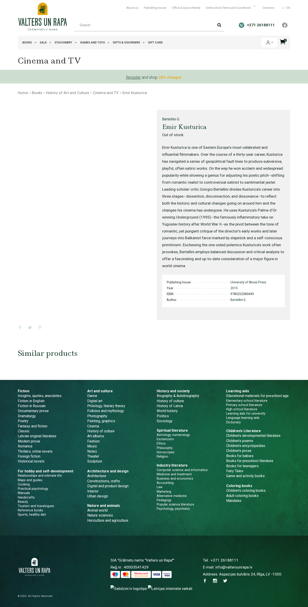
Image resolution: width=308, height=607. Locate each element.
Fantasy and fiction (32, 426)
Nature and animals (103, 505)
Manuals (24, 493)
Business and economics (175, 478)
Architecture (96, 476)
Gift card (155, 42)
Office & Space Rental (186, 7)
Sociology (164, 421)
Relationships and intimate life (40, 475)
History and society (173, 391)
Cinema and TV (106, 92)
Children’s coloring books (246, 490)
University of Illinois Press (248, 282)
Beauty (23, 501)
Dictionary (233, 422)
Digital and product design (108, 486)
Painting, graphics (101, 421)
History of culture (101, 431)
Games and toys (93, 42)
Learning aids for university (245, 413)
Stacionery (64, 42)
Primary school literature (244, 405)
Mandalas (233, 501)
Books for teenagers (242, 466)
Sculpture (94, 461)
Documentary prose (33, 411)
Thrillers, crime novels (35, 451)
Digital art (94, 401)
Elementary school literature (246, 400)
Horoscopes (166, 452)
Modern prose (29, 441)
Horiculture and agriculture (107, 520)
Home (23, 92)
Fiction (23, 391)
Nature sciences (100, 515)
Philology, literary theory (106, 406)
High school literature (241, 409)
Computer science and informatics (182, 470)
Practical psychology (33, 488)
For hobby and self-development (45, 471)
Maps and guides (30, 480)
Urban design (97, 496)
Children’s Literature (243, 431)
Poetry (23, 421)
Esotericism (165, 439)
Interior (93, 491)
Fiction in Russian (32, 406)
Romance (25, 446)
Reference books (30, 510)
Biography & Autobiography (178, 396)
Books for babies (239, 456)
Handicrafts (26, 497)
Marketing (164, 491)
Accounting (165, 483)
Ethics (161, 443)
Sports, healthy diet (32, 514)
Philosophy (165, 448)
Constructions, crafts (103, 481)
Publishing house (155, 7)
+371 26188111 (225, 560)
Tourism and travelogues (36, 506)
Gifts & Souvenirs (127, 42)
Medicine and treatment (174, 474)
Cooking (24, 484)
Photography (97, 416)
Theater (93, 456)
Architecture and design (108, 471)
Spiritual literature (172, 430)
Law (160, 487)
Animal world (97, 510)
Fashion (93, 441)
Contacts (268, 7)
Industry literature (172, 465)
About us (132, 7)
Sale (43, 42)
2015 (234, 288)
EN (288, 7)
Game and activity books (245, 476)
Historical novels (31, 461)
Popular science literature (175, 504)
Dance (92, 396)
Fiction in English (31, 401)
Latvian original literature (37, 436)
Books (27, 42)
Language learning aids (243, 418)
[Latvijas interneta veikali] (170, 588)
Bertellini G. (171, 119)
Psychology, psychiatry (173, 508)
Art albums (95, 436)
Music (92, 446)
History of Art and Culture (67, 92)
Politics (163, 416)
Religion (162, 456)
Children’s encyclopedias (245, 446)
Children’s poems (239, 441)
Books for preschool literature (249, 461)
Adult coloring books (242, 496)
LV (283, 7)
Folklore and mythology (105, 411)
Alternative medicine (172, 496)
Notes (92, 451)
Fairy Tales (234, 471)
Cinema (93, 426)
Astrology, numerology (173, 435)
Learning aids (237, 391)
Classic (24, 431)
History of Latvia (170, 406)
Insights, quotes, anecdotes (40, 396)
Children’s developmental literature (253, 435)
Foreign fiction (29, 456)
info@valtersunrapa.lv (233, 567)
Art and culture (100, 391)
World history (167, 411)
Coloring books (239, 486)
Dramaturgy (27, 416)
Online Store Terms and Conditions (228, 7)
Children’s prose (238, 451)
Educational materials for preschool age (257, 396)
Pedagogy (164, 500)
